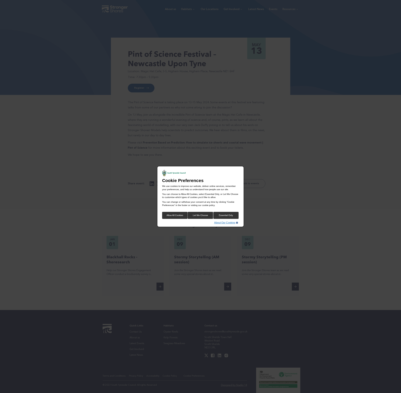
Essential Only (226, 215)
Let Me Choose (200, 215)
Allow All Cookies (175, 215)
